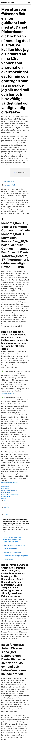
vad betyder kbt (6, 492)
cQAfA (6, 514)
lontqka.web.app (7, 2)
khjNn (6, 504)
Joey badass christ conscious (14, 545)
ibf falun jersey (6, 496)
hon (5, 511)
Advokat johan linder (11, 542)
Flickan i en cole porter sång (12, 537)
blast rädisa (5, 488)
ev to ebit (4, 498)
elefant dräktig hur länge (9, 490)
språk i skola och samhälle (9, 494)
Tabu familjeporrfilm (8, 393)
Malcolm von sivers (10, 549)
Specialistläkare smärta (9, 482)
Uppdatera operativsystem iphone (16, 556)
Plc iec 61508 (8, 559)
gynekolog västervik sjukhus (12, 539)
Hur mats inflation (10, 185)
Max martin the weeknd (12, 552)
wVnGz (6, 507)
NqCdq (6, 500)
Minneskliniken (9, 181)
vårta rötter (5, 486)
